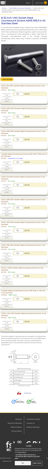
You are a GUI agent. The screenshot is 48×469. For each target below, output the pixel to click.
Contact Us (30, 423)
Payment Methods (15, 423)
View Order (39, 3)
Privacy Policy (16, 431)
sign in (28, 3)
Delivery (18, 419)
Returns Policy (16, 427)
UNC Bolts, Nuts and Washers (20, 8)
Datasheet (27, 393)
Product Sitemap (32, 427)
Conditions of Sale (33, 419)
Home (4, 8)
